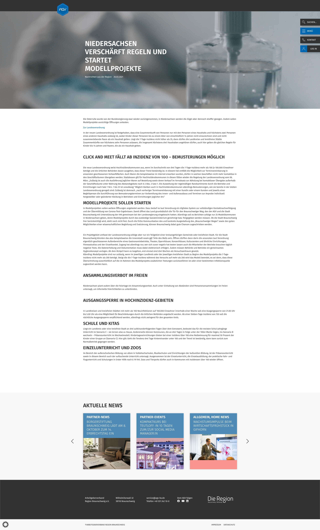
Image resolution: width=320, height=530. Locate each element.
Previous (72, 441)
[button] (310, 31)
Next (247, 441)
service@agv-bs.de (155, 498)
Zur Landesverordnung (94, 127)
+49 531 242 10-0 (161, 501)
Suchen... (311, 22)
